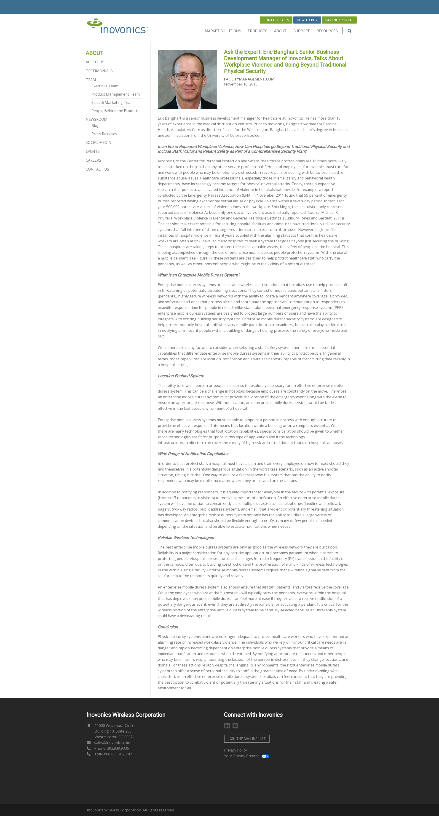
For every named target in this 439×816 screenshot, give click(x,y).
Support (301, 31)
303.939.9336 (118, 748)
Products (257, 31)
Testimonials (99, 70)
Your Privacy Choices (242, 755)
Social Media (98, 142)
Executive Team (104, 85)
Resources (327, 31)
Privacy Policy (235, 750)
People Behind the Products (115, 110)
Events (93, 151)
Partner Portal (339, 20)
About (280, 31)
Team (91, 79)
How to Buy (307, 20)
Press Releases (104, 133)
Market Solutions (223, 31)
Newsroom (96, 119)
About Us (95, 61)
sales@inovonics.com (112, 742)
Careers (93, 160)
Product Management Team (115, 94)
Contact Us (97, 169)
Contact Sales (276, 20)
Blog (95, 125)
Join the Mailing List (247, 739)
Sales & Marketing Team (112, 102)
